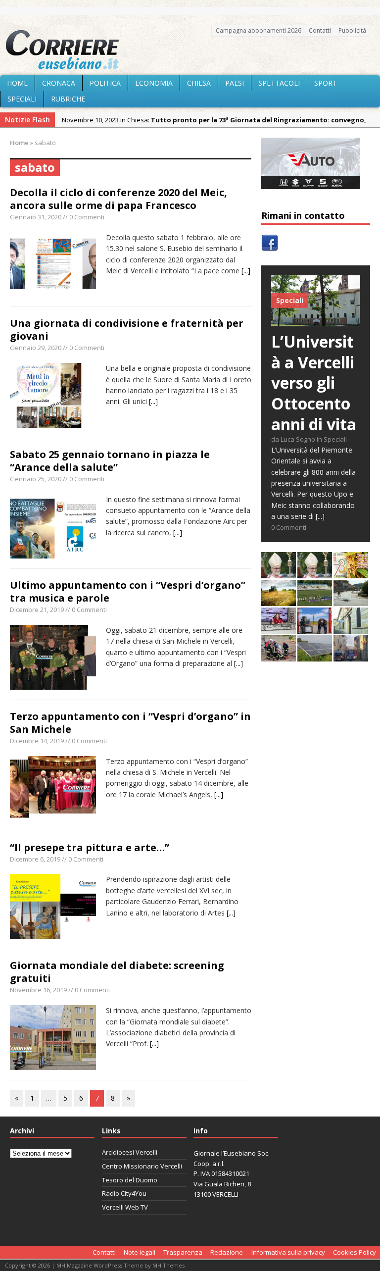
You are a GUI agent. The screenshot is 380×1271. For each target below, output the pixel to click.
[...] (245, 270)
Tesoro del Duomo (129, 1179)
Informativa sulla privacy (288, 1252)
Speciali (22, 98)
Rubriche (68, 98)
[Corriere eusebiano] (190, 50)
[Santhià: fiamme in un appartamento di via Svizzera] (350, 656)
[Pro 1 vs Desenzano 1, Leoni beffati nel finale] (314, 600)
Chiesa (199, 83)
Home (17, 83)
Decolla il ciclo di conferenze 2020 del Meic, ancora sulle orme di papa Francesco (118, 199)
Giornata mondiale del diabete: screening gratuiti (117, 972)
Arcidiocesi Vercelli (129, 1152)
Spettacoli (279, 83)
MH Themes (168, 1265)
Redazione (226, 1252)
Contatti (320, 30)
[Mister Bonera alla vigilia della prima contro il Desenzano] (278, 628)
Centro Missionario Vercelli (142, 1166)
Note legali (139, 1252)
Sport (325, 83)
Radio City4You (124, 1193)
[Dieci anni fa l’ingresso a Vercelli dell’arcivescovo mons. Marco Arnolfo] (278, 572)
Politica (105, 83)
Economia (154, 83)
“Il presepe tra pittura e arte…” (89, 847)
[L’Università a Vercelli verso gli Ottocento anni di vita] (315, 320)
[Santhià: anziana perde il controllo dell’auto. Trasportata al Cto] (278, 656)
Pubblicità (352, 30)
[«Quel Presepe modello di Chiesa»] (314, 572)
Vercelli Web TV (125, 1207)
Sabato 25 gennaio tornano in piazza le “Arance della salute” (110, 461)
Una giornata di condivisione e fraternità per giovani (126, 329)
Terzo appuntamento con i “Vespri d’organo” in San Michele (130, 723)
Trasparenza (182, 1252)
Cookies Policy (354, 1252)
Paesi (234, 83)
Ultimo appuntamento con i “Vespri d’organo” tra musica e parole (127, 591)
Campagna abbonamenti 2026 (258, 30)
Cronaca (58, 83)
